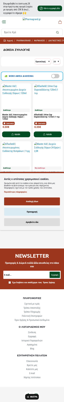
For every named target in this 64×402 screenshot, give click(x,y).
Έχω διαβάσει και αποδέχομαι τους (33, 282)
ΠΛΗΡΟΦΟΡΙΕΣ (32, 298)
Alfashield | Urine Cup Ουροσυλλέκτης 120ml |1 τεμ (47, 116)
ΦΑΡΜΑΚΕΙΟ (39, 40)
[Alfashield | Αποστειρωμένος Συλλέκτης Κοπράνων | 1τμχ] (16, 156)
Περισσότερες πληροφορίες (15, 192)
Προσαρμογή (32, 211)
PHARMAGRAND (23, 40)
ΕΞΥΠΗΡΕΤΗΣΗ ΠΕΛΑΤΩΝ (32, 355)
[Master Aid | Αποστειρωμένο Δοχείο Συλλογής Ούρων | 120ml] (16, 98)
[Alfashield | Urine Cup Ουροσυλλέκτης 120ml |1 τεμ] (48, 98)
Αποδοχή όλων (32, 201)
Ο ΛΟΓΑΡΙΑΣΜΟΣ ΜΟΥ (32, 326)
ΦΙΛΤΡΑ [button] (33, 396)
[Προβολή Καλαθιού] (59, 22)
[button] (16, 134)
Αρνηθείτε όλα (32, 222)
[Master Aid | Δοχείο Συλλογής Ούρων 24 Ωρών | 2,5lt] (48, 156)
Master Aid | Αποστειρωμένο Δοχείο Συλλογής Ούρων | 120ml (14, 117)
